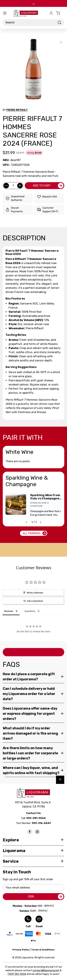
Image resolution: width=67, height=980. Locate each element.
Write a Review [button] (35, 592)
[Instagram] (37, 831)
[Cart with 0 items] (60, 13)
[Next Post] (40, 522)
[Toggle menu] (5, 13)
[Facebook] (29, 831)
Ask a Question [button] (35, 600)
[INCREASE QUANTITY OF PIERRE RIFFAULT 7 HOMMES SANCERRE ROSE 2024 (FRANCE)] (20, 185)
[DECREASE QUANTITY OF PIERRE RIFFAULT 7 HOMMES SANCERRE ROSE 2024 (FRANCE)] (6, 185)
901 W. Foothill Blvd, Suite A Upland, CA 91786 (33, 804)
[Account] (51, 13)
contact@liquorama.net (45, 970)
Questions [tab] (30, 611)
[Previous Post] (26, 522)
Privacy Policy (20, 949)
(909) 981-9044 (17, 974)
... (33, 3)
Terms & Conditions (43, 949)
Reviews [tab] (8, 611)
